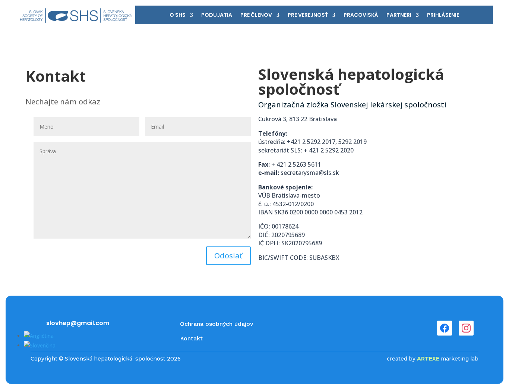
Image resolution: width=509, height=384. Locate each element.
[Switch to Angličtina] (39, 335)
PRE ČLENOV (256, 15)
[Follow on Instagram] (466, 328)
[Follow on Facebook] (444, 328)
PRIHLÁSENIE (443, 15)
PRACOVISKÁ (361, 15)
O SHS (178, 15)
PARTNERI (398, 15)
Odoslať (228, 256)
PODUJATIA (216, 15)
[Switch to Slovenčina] (40, 345)
